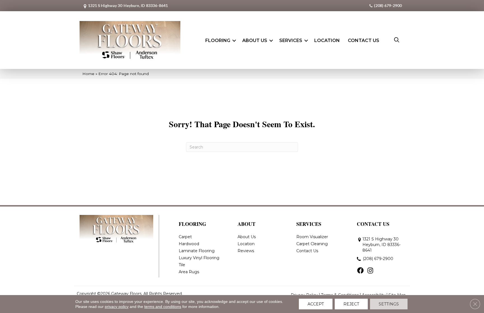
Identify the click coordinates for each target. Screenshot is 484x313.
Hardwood (189, 243)
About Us (254, 40)
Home (88, 73)
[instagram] (370, 271)
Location (327, 40)
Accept (316, 304)
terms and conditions (162, 306)
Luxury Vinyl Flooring (199, 257)
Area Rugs (189, 271)
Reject (351, 304)
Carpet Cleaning (312, 243)
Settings (389, 304)
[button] (234, 40)
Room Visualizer (312, 236)
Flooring (217, 40)
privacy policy (117, 306)
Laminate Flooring (197, 250)
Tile (182, 264)
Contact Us (363, 40)
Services (290, 40)
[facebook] (360, 271)
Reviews (246, 250)
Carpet (185, 236)
